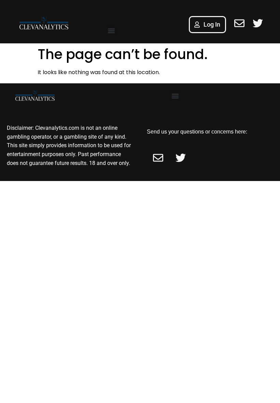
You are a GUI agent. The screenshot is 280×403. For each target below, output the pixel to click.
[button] (111, 31)
